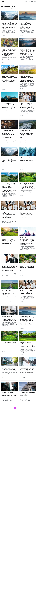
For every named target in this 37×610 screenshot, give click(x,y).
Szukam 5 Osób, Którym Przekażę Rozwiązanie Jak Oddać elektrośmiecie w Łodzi (9, 394)
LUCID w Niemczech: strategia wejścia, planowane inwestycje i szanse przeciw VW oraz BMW (9, 344)
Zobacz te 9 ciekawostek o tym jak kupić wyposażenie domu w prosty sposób (27, 394)
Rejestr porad (27, 1)
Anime (2, 1)
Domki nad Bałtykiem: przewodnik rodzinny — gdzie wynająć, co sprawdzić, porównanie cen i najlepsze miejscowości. (27, 319)
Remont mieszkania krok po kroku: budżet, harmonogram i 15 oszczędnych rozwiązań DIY (9, 369)
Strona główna (33, 1)
